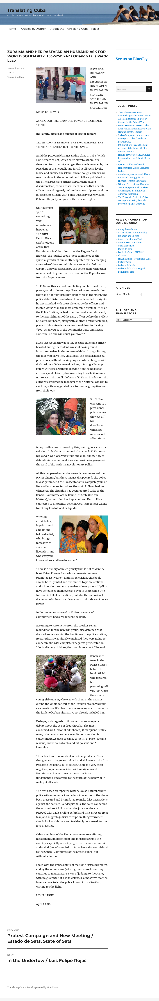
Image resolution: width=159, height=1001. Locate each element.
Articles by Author (33, 28)
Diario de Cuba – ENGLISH (131, 252)
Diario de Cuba (125, 249)
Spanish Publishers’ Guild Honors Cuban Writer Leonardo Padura (133, 168)
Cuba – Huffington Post (130, 239)
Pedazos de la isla (126, 265)
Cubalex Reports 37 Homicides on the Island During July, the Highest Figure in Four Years (134, 177)
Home (11, 28)
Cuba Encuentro (126, 245)
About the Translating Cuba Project (74, 28)
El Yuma (122, 255)
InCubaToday (124, 262)
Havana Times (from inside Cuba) (134, 259)
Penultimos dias (126, 272)
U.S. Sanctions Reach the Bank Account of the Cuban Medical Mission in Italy (133, 148)
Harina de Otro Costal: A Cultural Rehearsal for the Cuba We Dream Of (134, 158)
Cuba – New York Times (130, 242)
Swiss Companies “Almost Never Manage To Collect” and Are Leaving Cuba (134, 138)
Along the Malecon (127, 229)
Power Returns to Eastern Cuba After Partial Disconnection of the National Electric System (134, 128)
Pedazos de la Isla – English (131, 268)
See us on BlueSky (132, 59)
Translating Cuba (26, 10)
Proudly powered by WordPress (42, 987)
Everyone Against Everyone (131, 204)
